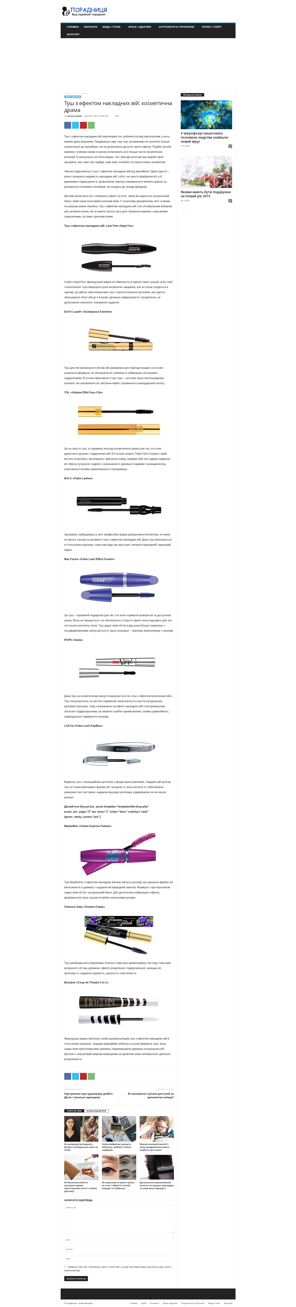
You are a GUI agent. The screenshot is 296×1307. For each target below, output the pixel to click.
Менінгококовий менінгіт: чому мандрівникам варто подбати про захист (154, 1147)
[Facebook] (67, 125)
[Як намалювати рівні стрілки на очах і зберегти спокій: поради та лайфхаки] (119, 1167)
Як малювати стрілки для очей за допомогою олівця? (151, 1095)
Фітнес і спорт (211, 26)
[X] (75, 125)
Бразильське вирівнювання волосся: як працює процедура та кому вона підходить (157, 1185)
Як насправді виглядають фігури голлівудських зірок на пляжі (81, 1147)
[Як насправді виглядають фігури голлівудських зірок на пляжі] (81, 1129)
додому (67, 93)
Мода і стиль (111, 26)
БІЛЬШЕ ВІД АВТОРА (96, 1111)
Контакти (90, 26)
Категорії (73, 34)
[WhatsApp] (91, 125)
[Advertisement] (148, 64)
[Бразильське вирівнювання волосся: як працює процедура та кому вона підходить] (157, 1167)
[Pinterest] (83, 125)
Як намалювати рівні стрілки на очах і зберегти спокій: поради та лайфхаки (118, 1185)
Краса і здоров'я (72, 97)
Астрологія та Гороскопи (176, 26)
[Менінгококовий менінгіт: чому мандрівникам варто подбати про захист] (157, 1129)
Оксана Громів (74, 116)
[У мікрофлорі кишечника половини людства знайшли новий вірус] (206, 114)
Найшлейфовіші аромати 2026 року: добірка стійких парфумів (116, 1147)
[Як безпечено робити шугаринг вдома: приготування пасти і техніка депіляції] (81, 1167)
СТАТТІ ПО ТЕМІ (74, 1111)
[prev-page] (168, 1111)
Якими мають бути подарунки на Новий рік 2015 (206, 194)
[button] (230, 30)
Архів (143, 1303)
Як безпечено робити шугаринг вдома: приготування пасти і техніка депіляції (80, 1187)
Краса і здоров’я (139, 26)
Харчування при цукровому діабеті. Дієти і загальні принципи (88, 1095)
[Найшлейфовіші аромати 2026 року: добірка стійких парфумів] (119, 1129)
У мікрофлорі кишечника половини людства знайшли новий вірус (204, 137)
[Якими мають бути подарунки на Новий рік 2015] (206, 172)
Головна (73, 26)
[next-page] (172, 1111)
